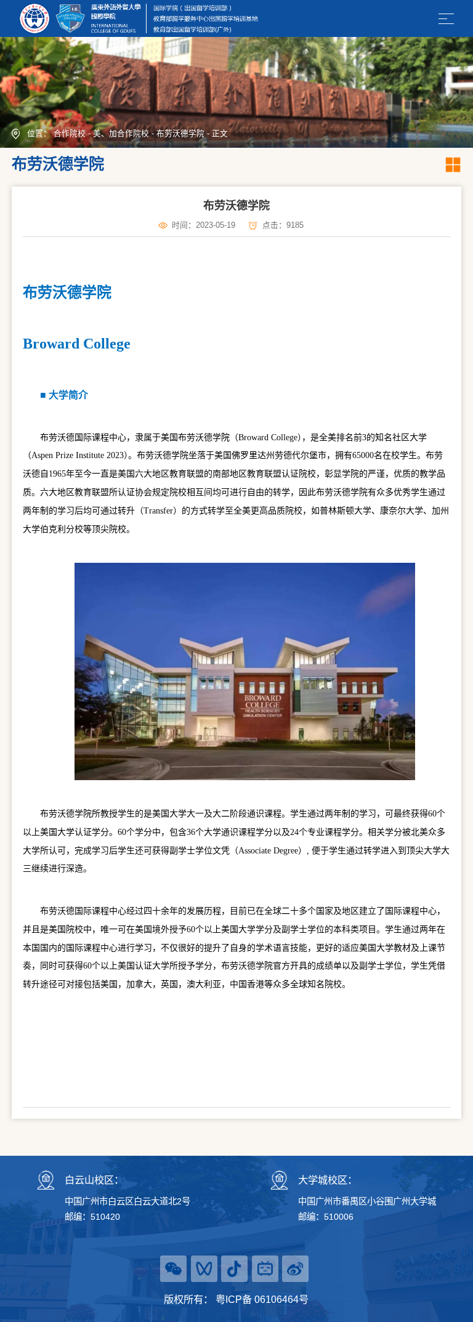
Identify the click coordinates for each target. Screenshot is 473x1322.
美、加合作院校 (121, 133)
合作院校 (70, 133)
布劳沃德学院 (180, 133)
